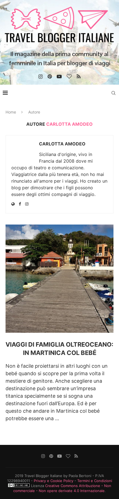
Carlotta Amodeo (62, 144)
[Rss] (79, 76)
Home (11, 112)
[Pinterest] (50, 76)
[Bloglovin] (69, 76)
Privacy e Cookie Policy (53, 480)
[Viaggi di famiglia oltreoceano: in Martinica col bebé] (59, 279)
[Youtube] (59, 76)
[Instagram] (40, 76)
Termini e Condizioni (94, 480)
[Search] (113, 93)
